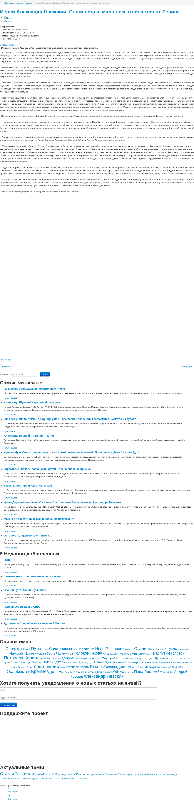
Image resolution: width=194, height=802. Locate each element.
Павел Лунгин (104, 662)
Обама (118, 671)
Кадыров (66, 657)
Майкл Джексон (76, 672)
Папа (7, 559)
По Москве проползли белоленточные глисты (35, 388)
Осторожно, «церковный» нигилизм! (28, 535)
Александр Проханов (31, 662)
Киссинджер (54, 661)
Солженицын (60, 648)
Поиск (45, 374)
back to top (5, 359)
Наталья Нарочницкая (99, 672)
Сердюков (15, 648)
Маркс (152, 649)
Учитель (129, 671)
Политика (23, 773)
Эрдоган (164, 667)
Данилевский (185, 658)
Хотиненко (137, 653)
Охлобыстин (18, 671)
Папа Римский (146, 671)
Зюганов (148, 653)
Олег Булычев (161, 662)
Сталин (141, 648)
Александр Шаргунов (141, 658)
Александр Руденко (116, 653)
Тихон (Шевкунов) (148, 667)
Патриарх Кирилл (22, 657)
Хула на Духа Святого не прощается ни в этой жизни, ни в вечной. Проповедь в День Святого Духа (71, 452)
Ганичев (97, 666)
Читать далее (10, 397)
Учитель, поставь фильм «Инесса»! (28, 485)
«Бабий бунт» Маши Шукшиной (25, 590)
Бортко (27, 649)
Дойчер (62, 667)
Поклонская (128, 649)
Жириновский (184, 649)
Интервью (47, 778)
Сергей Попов (10, 662)
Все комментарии (10, 778)
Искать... (4, 373)
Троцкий (78, 658)
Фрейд (134, 667)
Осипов (110, 666)
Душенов (124, 666)
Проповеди (171, 774)
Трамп (82, 662)
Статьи (7, 773)
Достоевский (46, 666)
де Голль (58, 671)
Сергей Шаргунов (59, 653)
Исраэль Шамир (71, 662)
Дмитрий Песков (49, 658)
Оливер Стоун (25, 667)
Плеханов (160, 649)
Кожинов (119, 659)
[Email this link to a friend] (8, 20)
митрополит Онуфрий (99, 658)
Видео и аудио (125, 774)
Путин (36, 648)
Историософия (141, 774)
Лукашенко (162, 658)
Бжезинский (36, 653)
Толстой (178, 653)
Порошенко (86, 648)
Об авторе (83, 778)
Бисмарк (120, 662)
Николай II (17, 653)
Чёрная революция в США (22, 606)
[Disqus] (97, 235)
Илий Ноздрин (178, 662)
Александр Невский (104, 676)
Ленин (126, 658)
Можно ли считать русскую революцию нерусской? (39, 519)
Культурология (157, 774)
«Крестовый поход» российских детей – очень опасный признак (47, 469)
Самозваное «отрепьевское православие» (32, 576)
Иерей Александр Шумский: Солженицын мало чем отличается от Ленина (90, 11)
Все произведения (65, 778)
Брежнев (40, 671)
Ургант (75, 649)
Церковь (37, 774)
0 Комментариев (8, 44)
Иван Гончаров (108, 648)
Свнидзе (45, 649)
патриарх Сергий (77, 667)
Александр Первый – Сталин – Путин (29, 435)
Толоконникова (88, 653)
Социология (111, 774)
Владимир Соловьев (138, 662)
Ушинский (166, 672)
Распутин (161, 653)
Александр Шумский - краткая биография (32, 402)
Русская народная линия (90, 774)
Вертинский (175, 659)
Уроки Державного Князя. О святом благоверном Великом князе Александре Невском (62, 502)
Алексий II (176, 667)
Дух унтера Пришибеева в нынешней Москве (34, 623)
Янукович (172, 648)
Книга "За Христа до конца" (59, 774)
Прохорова (89, 663)
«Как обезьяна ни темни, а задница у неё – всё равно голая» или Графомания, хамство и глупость (70, 419)
